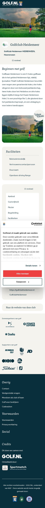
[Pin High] (19, 360)
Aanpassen (21, 282)
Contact (5, 389)
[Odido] (8, 361)
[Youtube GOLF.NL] (11, 437)
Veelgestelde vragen (11, 393)
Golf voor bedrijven (10, 402)
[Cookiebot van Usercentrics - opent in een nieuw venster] (31, 224)
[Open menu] (40, 3)
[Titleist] (12, 368)
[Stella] (10, 334)
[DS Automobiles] (10, 324)
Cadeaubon (7, 406)
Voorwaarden (8, 420)
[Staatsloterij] (29, 324)
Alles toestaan (22, 273)
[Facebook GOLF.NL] (3, 437)
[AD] (29, 351)
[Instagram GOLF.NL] (7, 437)
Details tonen (31, 266)
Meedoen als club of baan (13, 398)
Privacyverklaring (9, 424)
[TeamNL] (22, 351)
